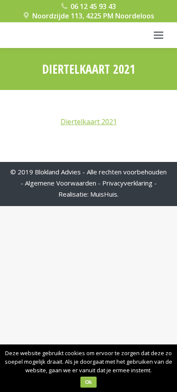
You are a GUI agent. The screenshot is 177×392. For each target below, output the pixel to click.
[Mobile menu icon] (158, 35)
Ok (88, 382)
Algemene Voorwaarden (60, 183)
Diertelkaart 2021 (89, 121)
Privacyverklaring (127, 183)
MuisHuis (103, 194)
